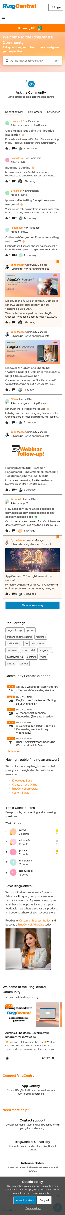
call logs (24, 663)
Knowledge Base (22, 780)
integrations (45, 650)
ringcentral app (15, 630)
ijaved (22, 830)
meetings (41, 636)
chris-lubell (16, 121)
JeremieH (16, 499)
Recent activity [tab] (14, 112)
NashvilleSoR (17, 158)
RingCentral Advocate (31, 924)
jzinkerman (16, 190)
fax (26, 643)
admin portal (28, 650)
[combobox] (32, 60)
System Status (20, 792)
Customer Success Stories (35, 920)
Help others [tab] (35, 112)
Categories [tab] (53, 112)
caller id (11, 663)
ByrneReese (18, 540)
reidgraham (17, 227)
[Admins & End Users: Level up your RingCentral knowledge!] (31, 1032)
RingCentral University (25, 788)
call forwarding (15, 656)
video (43, 656)
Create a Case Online (24, 784)
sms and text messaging (19, 636)
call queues (38, 643)
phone (30, 630)
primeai (23, 850)
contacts (31, 656)
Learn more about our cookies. (36, 1193)
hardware (12, 650)
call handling (13, 643)
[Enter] (6, 60)
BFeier (14, 399)
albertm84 (24, 840)
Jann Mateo (18, 264)
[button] (32, 1208)
